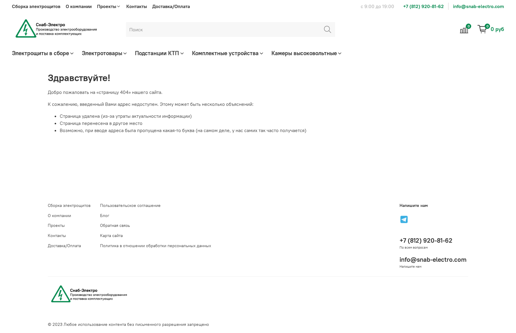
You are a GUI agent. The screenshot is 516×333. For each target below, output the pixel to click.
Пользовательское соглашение (130, 205)
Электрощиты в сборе (40, 53)
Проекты (56, 225)
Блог (104, 215)
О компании (79, 6)
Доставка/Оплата (171, 6)
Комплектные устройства (225, 53)
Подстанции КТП (157, 53)
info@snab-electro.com (478, 6)
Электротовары (102, 53)
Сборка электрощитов (36, 6)
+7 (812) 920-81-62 (423, 6)
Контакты (136, 6)
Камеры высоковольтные (304, 53)
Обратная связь (115, 225)
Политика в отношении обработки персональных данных (155, 245)
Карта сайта (111, 235)
